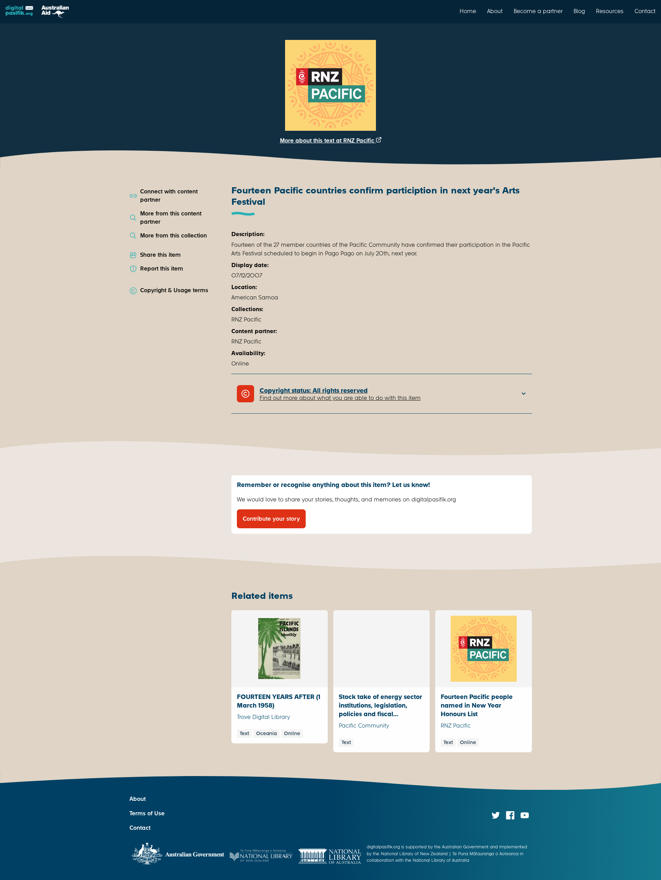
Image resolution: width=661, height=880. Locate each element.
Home (468, 11)
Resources (609, 11)
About (495, 11)
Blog (579, 11)
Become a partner (538, 11)
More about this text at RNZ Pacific (328, 140)
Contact (644, 11)
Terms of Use (147, 813)
